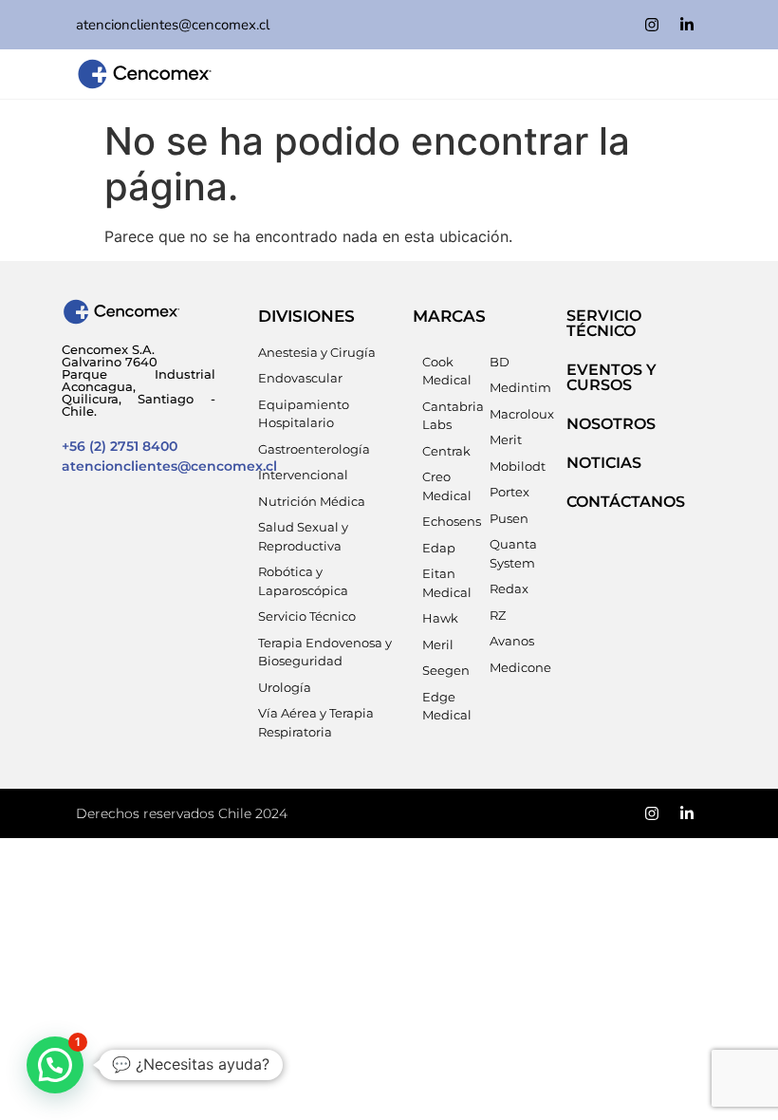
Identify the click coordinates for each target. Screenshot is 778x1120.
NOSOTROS (611, 424)
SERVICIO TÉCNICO (603, 323)
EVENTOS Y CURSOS (611, 377)
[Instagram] (652, 24)
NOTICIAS (603, 463)
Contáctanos (625, 502)
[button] (55, 1064)
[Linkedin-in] (687, 24)
